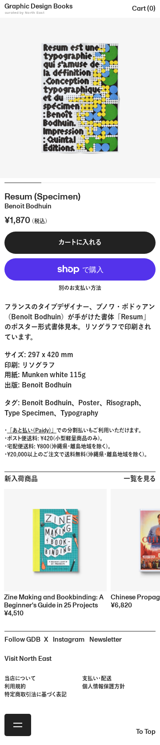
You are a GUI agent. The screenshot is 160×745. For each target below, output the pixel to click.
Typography (79, 413)
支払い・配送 (97, 678)
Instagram (68, 639)
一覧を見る (140, 479)
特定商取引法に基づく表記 (35, 694)
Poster (89, 402)
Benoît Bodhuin (47, 402)
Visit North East (28, 659)
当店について (20, 678)
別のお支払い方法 (80, 288)
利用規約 (15, 686)
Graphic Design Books (38, 8)
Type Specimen (29, 413)
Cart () (144, 8)
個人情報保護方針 (103, 686)
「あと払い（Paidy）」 (31, 430)
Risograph (122, 402)
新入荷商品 (21, 479)
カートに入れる (80, 242)
